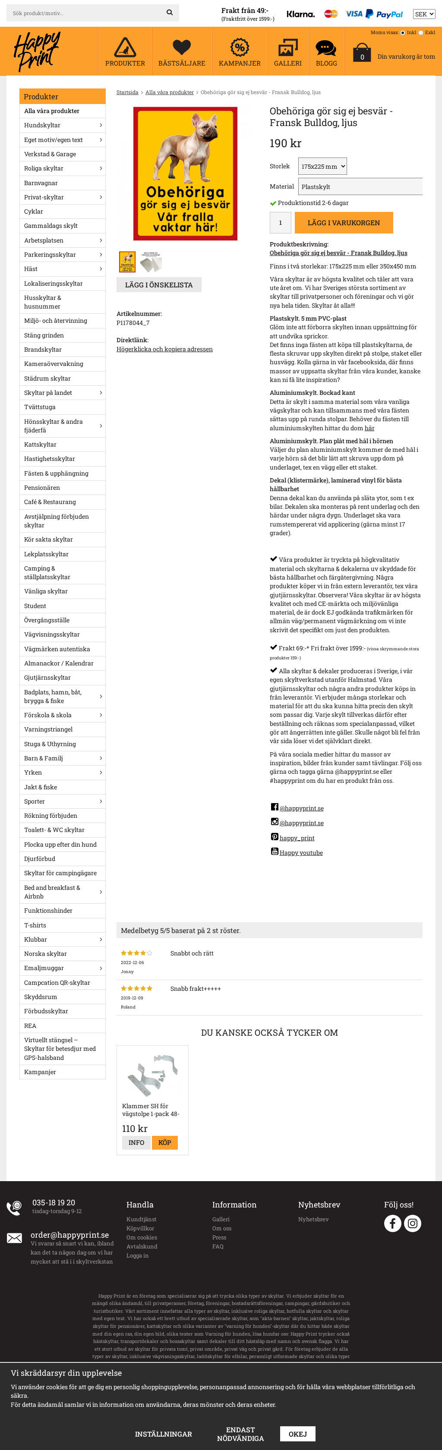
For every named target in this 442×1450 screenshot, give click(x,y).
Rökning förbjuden (50, 815)
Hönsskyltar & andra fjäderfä (53, 425)
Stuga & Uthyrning (50, 744)
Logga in (137, 1255)
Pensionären (42, 487)
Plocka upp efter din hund (60, 844)
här (370, 428)
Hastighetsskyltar (49, 458)
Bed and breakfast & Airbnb (52, 891)
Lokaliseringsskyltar (53, 283)
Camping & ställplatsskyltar (47, 572)
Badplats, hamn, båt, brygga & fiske (53, 696)
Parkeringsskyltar (50, 254)
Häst (31, 269)
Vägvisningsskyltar (52, 634)
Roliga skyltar (43, 168)
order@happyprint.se (70, 1234)
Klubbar (35, 939)
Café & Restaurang (50, 502)
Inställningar (163, 1433)
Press (219, 1237)
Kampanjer (40, 1072)
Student (35, 606)
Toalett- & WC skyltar (54, 830)
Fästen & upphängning (56, 473)
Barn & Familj (43, 758)
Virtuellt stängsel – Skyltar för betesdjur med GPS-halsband (60, 1049)
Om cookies (141, 1237)
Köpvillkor (140, 1228)
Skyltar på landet (48, 392)
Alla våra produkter (51, 111)
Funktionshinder (48, 910)
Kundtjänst (141, 1219)
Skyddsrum (40, 997)
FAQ (218, 1246)
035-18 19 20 (53, 1202)
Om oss (221, 1228)
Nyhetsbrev (313, 1219)
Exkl (430, 32)
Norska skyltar (45, 953)
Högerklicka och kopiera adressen (165, 349)
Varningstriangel (48, 729)
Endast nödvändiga (240, 1434)
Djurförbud (39, 858)
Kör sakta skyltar (48, 539)
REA (30, 1025)
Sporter (34, 801)
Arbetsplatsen (43, 240)
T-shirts (35, 925)
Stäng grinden (44, 335)
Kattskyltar (40, 444)
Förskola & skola (48, 715)
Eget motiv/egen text (53, 140)
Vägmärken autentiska (57, 649)
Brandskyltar (43, 349)
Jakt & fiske (40, 787)
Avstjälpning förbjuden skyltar (56, 520)
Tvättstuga (40, 407)
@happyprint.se (302, 808)
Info (136, 1142)
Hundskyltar (42, 125)
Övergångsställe (46, 620)
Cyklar (33, 211)
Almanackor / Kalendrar (59, 663)
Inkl (412, 32)
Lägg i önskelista (159, 284)
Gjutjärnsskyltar (47, 677)
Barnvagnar (41, 183)
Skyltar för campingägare (60, 873)
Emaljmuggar (44, 968)
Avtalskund (142, 1246)
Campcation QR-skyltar (57, 982)
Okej (298, 1433)
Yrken (33, 772)
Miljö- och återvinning (55, 320)
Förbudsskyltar (46, 1011)
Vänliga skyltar (46, 591)
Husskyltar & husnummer (42, 301)
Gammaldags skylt (51, 225)
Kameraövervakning (53, 363)
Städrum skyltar (47, 378)
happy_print (297, 838)
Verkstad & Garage (50, 154)
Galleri (221, 1219)
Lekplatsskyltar (46, 554)
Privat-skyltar (44, 197)
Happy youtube (301, 852)
